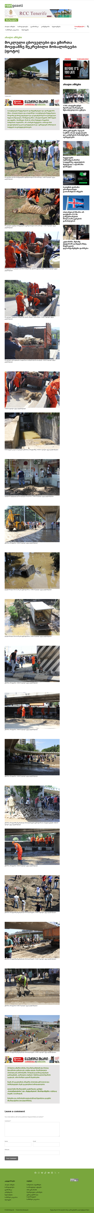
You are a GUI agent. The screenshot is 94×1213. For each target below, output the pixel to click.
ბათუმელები (79, 26)
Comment (8, 1121)
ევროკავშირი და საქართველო (32, 1196)
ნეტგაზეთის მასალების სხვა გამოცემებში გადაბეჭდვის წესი (69, 1210)
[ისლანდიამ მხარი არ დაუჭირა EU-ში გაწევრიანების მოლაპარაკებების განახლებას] (76, 203)
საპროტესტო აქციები (34, 1187)
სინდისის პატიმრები (34, 1185)
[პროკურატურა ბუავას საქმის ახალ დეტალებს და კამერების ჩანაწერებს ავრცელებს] (76, 121)
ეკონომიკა (34, 26)
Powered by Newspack (22, 1210)
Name (6, 1141)
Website (7, 1149)
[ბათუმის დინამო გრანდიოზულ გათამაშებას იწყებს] (76, 178)
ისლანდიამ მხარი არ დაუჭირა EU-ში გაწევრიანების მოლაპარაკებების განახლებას (73, 216)
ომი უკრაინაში (32, 1190)
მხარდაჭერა (11, 20)
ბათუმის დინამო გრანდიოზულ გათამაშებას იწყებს (73, 189)
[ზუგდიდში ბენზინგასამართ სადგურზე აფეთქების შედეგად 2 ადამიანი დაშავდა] (76, 148)
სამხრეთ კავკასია (12, 30)
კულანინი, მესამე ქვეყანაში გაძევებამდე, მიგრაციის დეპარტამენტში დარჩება (75, 244)
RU (75, 28)
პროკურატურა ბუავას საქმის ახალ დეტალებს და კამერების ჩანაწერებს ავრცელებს (76, 133)
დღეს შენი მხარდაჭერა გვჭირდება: (22, 1089)
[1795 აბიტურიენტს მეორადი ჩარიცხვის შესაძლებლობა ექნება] (76, 96)
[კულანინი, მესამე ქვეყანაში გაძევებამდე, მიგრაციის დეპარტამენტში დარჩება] (76, 232)
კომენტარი (45, 26)
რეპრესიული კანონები (34, 1192)
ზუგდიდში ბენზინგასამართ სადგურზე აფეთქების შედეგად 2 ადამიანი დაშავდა (74, 162)
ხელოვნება (56, 26)
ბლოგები (25, 30)
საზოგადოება (23, 26)
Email (34, 1141)
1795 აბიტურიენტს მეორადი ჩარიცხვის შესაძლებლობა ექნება (74, 107)
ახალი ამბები (10, 26)
